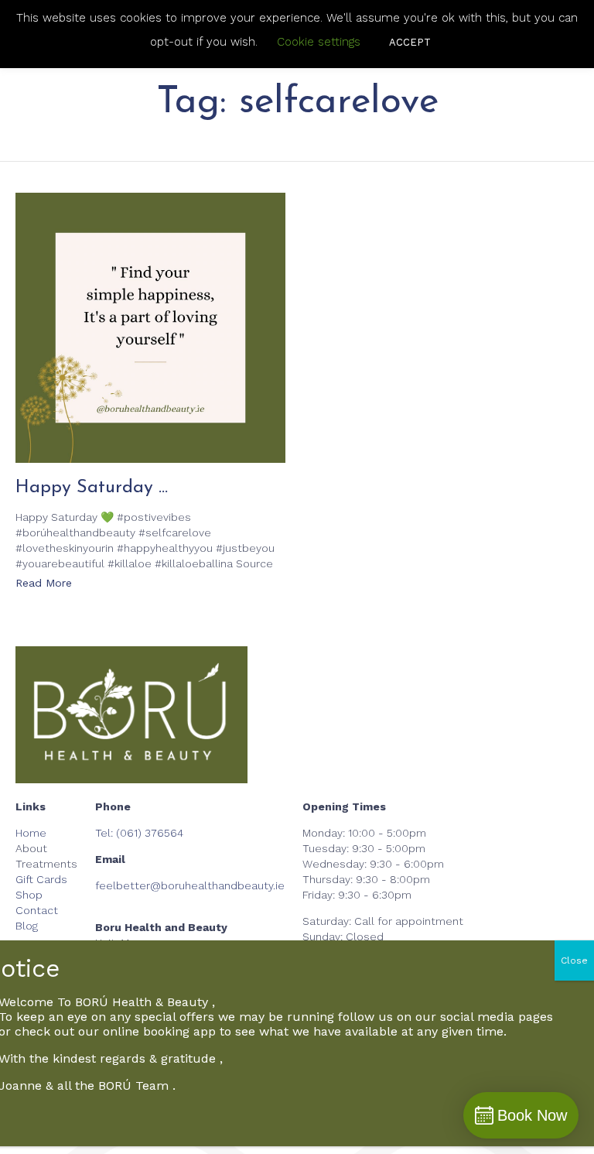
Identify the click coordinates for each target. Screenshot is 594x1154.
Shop (29, 895)
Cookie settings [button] (318, 42)
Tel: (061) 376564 (139, 833)
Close (574, 960)
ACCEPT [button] (410, 42)
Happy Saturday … (91, 487)
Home (30, 833)
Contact (36, 910)
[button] (43, 584)
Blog (26, 925)
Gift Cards (41, 879)
